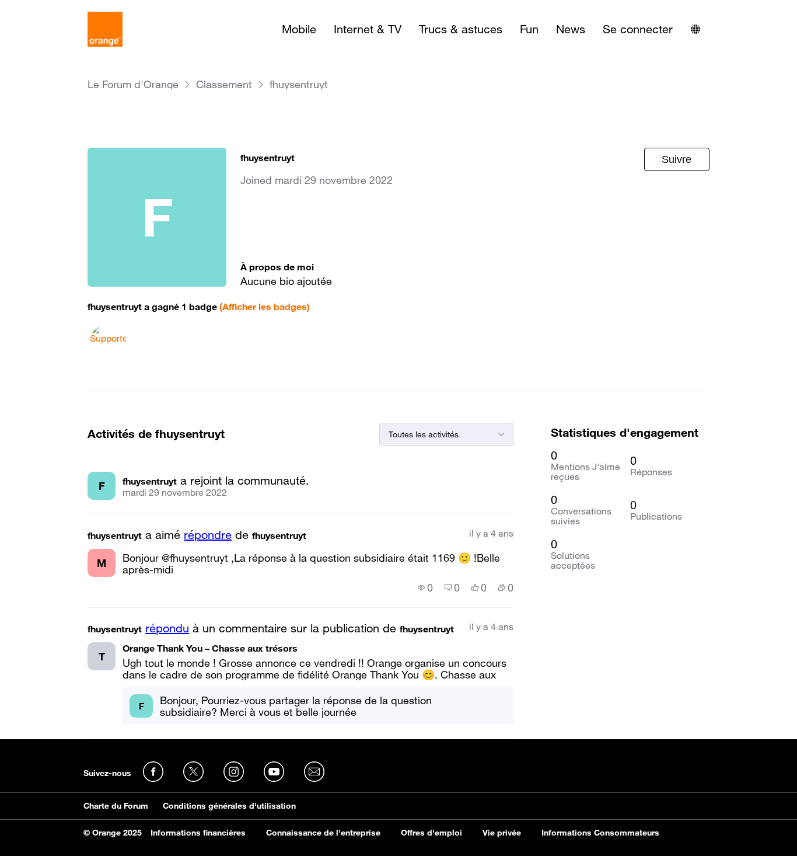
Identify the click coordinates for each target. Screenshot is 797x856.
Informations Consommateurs (600, 832)
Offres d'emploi (431, 832)
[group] (425, 587)
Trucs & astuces (460, 29)
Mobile (299, 29)
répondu (167, 628)
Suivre (676, 159)
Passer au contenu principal (62, 9)
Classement (224, 84)
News (570, 29)
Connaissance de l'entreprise (323, 832)
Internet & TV (367, 29)
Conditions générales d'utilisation (229, 806)
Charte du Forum (115, 806)
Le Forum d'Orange (133, 84)
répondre (208, 534)
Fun (529, 29)
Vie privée (502, 832)
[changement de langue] (695, 29)
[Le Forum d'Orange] (105, 29)
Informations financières (198, 832)
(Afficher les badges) (264, 306)
